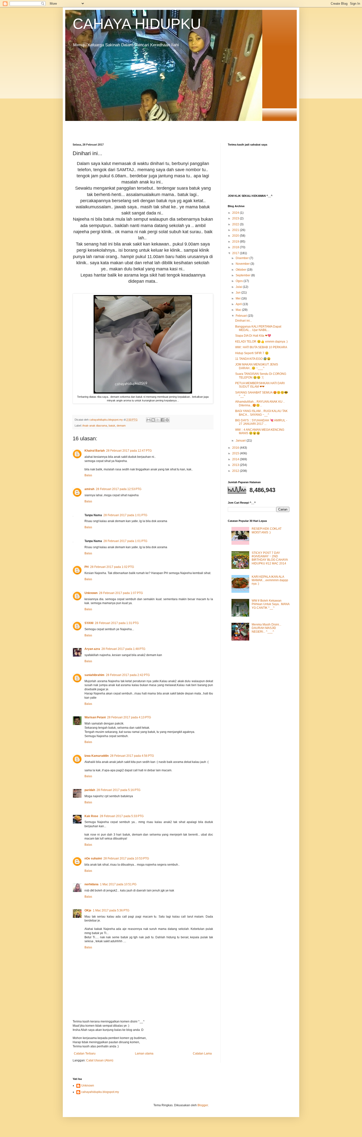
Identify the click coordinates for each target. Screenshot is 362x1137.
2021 (236, 230)
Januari (241, 440)
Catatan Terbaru (85, 1053)
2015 (236, 453)
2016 (236, 447)
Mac (239, 310)
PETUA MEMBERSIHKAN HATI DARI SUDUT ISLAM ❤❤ (260, 384)
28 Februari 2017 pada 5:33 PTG (122, 816)
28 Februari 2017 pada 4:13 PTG (129, 717)
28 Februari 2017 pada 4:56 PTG (132, 756)
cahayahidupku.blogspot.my (100, 1092)
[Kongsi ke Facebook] (162, 419)
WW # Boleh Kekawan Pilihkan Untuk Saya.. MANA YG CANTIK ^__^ (270, 604)
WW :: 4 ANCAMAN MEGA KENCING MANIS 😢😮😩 (259, 431)
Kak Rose (91, 816)
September (243, 275)
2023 (236, 218)
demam (121, 425)
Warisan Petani (95, 717)
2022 (236, 224)
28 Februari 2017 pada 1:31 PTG (117, 623)
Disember (242, 258)
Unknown (91, 593)
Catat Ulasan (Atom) (99, 1060)
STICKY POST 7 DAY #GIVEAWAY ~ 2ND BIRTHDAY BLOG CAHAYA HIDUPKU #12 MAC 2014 (270, 558)
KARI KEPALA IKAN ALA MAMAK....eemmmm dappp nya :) (270, 580)
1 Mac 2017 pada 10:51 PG (118, 884)
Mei (238, 298)
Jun (238, 292)
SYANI (88, 623)
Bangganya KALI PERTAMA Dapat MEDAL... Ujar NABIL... (258, 328)
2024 (236, 212)
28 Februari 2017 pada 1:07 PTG (121, 593)
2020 (236, 235)
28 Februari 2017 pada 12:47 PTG (129, 450)
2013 (236, 465)
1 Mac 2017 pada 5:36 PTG (111, 910)
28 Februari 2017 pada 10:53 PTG (126, 858)
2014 (236, 459)
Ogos (240, 281)
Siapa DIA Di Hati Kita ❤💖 (253, 335)
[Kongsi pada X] (157, 419)
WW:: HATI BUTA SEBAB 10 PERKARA (261, 347)
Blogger (202, 1105)
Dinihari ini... (243, 320)
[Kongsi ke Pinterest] (167, 419)
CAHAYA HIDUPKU (137, 24)
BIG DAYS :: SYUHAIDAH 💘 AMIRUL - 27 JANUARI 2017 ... (261, 422)
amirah (89, 489)
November (243, 263)
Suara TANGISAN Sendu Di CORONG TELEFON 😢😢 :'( (260, 375)
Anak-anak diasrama (94, 425)
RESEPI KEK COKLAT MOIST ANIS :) (266, 530)
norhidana (91, 884)
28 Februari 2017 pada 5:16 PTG (118, 790)
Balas (88, 475)
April (239, 304)
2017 (236, 253)
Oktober (241, 269)
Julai (239, 287)
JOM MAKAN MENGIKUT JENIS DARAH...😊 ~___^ (256, 366)
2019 (236, 241)
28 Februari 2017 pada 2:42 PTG (128, 675)
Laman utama (144, 1053)
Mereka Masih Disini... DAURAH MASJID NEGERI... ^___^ (266, 628)
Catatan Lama (202, 1053)
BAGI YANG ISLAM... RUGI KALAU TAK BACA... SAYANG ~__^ (261, 412)
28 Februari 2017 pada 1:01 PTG (125, 515)
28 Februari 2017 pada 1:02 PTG (112, 567)
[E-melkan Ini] (148, 419)
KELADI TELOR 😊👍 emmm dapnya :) (261, 341)
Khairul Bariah (94, 450)
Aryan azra (92, 649)
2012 (236, 471)
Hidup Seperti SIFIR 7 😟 (252, 353)
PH (86, 567)
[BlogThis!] (153, 419)
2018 (236, 247)
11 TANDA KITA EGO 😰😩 (253, 359)
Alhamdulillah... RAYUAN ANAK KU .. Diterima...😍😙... (260, 403)
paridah (89, 790)
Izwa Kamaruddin (96, 756)
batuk (112, 425)
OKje (87, 910)
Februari (242, 315)
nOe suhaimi (93, 858)
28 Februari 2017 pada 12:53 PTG (118, 489)
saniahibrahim (94, 675)
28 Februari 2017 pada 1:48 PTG (123, 649)
